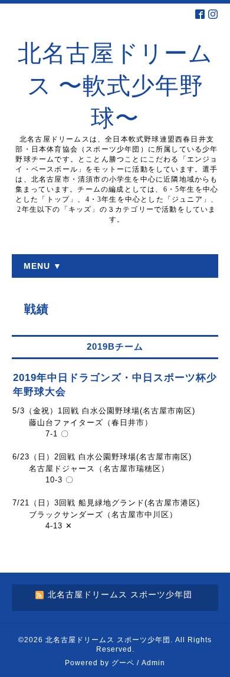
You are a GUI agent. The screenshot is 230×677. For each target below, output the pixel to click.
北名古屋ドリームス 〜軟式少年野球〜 (115, 86)
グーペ (122, 663)
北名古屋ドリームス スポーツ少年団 (107, 640)
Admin (153, 663)
